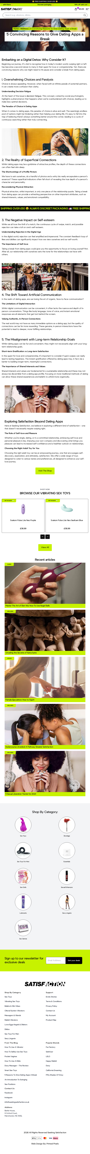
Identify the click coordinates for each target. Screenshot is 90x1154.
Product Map (51, 1020)
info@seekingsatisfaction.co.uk (17, 1102)
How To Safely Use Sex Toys (16, 1052)
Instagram (8, 1097)
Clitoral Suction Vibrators (15, 1011)
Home (16, 29)
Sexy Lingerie (10, 1038)
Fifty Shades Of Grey (54, 1075)
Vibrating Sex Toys (12, 1001)
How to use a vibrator (14, 1047)
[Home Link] (11, 9)
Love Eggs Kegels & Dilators (16, 1025)
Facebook (9, 1093)
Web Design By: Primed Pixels (45, 1144)
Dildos (7, 1029)
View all (45, 547)
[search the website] (84, 15)
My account (51, 1015)
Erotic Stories (51, 997)
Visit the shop (45, 471)
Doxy (48, 1066)
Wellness (24, 29)
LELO (48, 1056)
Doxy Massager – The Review (16, 1066)
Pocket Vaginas (11, 1056)
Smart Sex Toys (11, 1070)
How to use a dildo (13, 1061)
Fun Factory (50, 1047)
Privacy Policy (51, 1006)
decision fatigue (33, 96)
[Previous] (42, 537)
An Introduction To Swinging (16, 1080)
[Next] (47, 537)
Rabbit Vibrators (11, 1020)
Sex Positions (10, 1084)
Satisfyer (49, 1052)
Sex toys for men (12, 1034)
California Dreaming (53, 1070)
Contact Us (50, 1011)
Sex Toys (8, 997)
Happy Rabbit (51, 1061)
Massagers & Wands (13, 1015)
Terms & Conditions (54, 1001)
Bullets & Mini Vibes (12, 1006)
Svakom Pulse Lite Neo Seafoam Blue (67, 520)
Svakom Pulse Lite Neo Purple (23, 520)
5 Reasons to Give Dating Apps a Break (21, 1075)
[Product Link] (23, 508)
